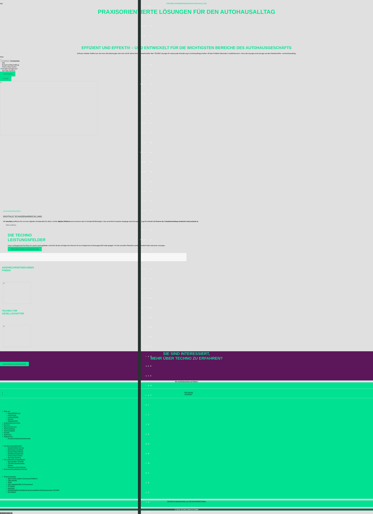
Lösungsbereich (5, 61)
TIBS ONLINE (188, 392)
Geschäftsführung (14, 413)
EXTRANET (188, 394)
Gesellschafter (13, 421)
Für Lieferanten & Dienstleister (14, 459)
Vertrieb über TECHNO (16, 461)
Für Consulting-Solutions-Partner (15, 469)
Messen (10, 465)
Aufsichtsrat (12, 415)
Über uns (7, 411)
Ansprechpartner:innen (12, 423)
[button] (6, 513)
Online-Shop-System (15, 455)
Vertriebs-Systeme (14, 457)
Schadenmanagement (15, 454)
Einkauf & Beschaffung (15, 452)
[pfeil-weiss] (17, 303)
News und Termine (10, 427)
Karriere (7, 425)
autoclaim (11, 488)
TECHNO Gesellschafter (16, 463)
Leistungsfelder (13, 417)
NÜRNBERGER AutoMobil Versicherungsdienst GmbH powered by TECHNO (33, 490)
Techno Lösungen (10, 476)
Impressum (7, 434)
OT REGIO (11, 486)
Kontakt (6, 433)
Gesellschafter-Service (16, 448)
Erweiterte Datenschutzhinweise (19, 438)
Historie (10, 419)
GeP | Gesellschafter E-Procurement (20, 484)
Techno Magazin (9, 429)
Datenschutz (8, 436)
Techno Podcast (9, 431)
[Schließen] (1, 59)
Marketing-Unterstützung (17, 467)
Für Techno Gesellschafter (13, 446)
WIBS (10, 482)
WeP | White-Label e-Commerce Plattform (22, 478)
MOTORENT (12, 492)
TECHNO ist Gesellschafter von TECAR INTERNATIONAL (186, 501)
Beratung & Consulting (15, 450)
